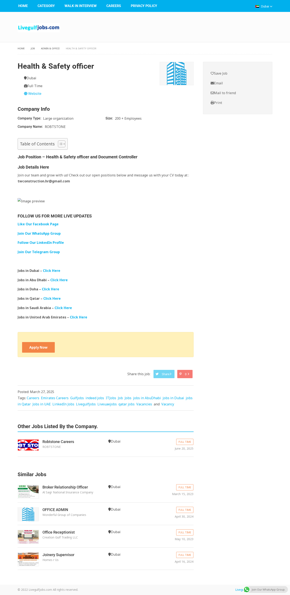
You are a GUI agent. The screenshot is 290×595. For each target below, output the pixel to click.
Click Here (52, 270)
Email (218, 83)
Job (33, 48)
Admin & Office (50, 48)
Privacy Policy (144, 6)
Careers (113, 6)
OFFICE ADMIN (55, 509)
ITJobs (111, 398)
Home (23, 6)
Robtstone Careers (58, 441)
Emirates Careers (55, 398)
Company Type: (30, 118)
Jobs (128, 398)
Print (218, 102)
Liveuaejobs (107, 404)
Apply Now (38, 347)
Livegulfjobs (86, 404)
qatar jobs (126, 404)
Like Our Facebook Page (38, 224)
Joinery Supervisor (58, 554)
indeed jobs (95, 398)
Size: (110, 118)
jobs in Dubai (173, 398)
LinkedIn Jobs (63, 404)
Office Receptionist (58, 532)
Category (46, 6)
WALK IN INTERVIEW (81, 6)
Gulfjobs (77, 398)
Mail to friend (225, 93)
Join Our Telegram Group (39, 252)
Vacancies (144, 404)
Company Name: (31, 127)
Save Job (220, 73)
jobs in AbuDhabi (147, 398)
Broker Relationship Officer (65, 487)
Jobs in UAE (41, 404)
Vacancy (167, 404)
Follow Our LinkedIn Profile (41, 242)
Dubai (265, 6)
